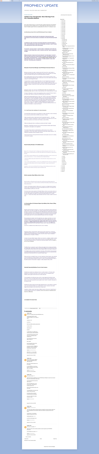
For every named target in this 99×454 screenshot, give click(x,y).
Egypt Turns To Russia (65, 104)
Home (41, 438)
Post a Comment (28, 436)
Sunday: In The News (65, 117)
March (63, 161)
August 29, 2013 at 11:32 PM (31, 403)
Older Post (55, 438)
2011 (62, 167)
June (63, 157)
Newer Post (26, 438)
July (63, 156)
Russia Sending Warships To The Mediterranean (34, 144)
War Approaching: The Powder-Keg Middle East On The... (67, 73)
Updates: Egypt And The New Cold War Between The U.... (68, 102)
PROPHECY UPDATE (41, 5)
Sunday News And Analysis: (66, 94)
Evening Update (64, 66)
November (64, 40)
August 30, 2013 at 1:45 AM (31, 422)
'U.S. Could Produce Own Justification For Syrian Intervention (35, 110)
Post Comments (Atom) (32, 440)
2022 (62, 26)
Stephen (28, 313)
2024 (62, 23)
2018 (62, 31)
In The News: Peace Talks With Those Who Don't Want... (68, 109)
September (64, 43)
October (63, 42)
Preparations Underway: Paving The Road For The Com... (67, 119)
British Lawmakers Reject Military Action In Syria (34, 175)
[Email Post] (39, 308)
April (63, 160)
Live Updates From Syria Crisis (30, 299)
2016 (62, 34)
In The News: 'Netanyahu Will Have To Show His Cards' (68, 154)
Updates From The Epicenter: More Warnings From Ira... (67, 54)
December (64, 39)
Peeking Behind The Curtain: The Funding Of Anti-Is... (67, 127)
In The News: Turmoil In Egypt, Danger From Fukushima (68, 106)
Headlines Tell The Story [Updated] (67, 110)
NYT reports (48, 219)
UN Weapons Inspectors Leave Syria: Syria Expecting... (68, 48)
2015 (62, 35)
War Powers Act (50, 239)
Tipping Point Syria (65, 83)
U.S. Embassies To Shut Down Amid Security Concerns (67, 150)
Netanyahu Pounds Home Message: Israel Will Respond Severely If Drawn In (39, 67)
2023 (62, 24)
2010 (62, 168)
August (63, 44)
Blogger (53, 446)
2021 (62, 27)
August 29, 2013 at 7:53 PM (31, 355)
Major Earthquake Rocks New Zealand (68, 103)
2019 (62, 30)
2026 (62, 20)
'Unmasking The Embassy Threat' (67, 143)
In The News (64, 87)
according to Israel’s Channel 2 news (47, 57)
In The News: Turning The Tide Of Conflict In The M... (67, 89)
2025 (62, 22)
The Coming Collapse (65, 134)
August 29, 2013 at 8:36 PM (31, 371)
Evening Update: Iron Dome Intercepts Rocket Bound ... (68, 113)
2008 (62, 171)
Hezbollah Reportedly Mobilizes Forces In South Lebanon (35, 267)
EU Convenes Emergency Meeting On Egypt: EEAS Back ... (68, 99)
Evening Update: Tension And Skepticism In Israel (66, 51)
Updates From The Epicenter (66, 80)
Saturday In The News (65, 76)
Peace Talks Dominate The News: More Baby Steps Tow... (68, 123)
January (63, 164)
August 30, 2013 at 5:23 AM (31, 434)
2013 (62, 38)
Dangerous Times (65, 52)
